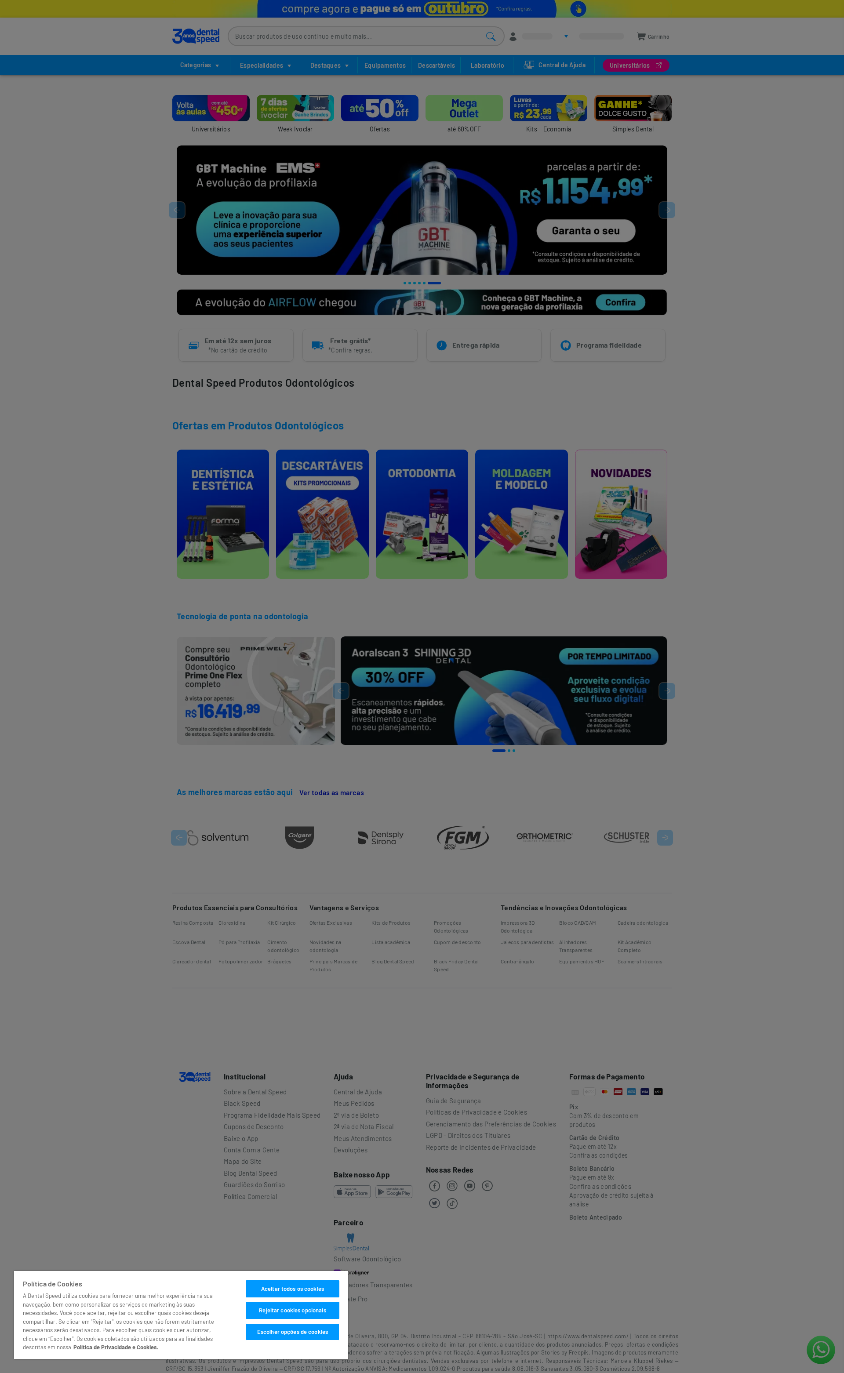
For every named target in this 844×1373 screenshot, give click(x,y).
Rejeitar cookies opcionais (292, 1310)
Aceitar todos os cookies (292, 1288)
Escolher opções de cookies (292, 1331)
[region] (181, 1315)
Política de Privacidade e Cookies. (115, 1347)
